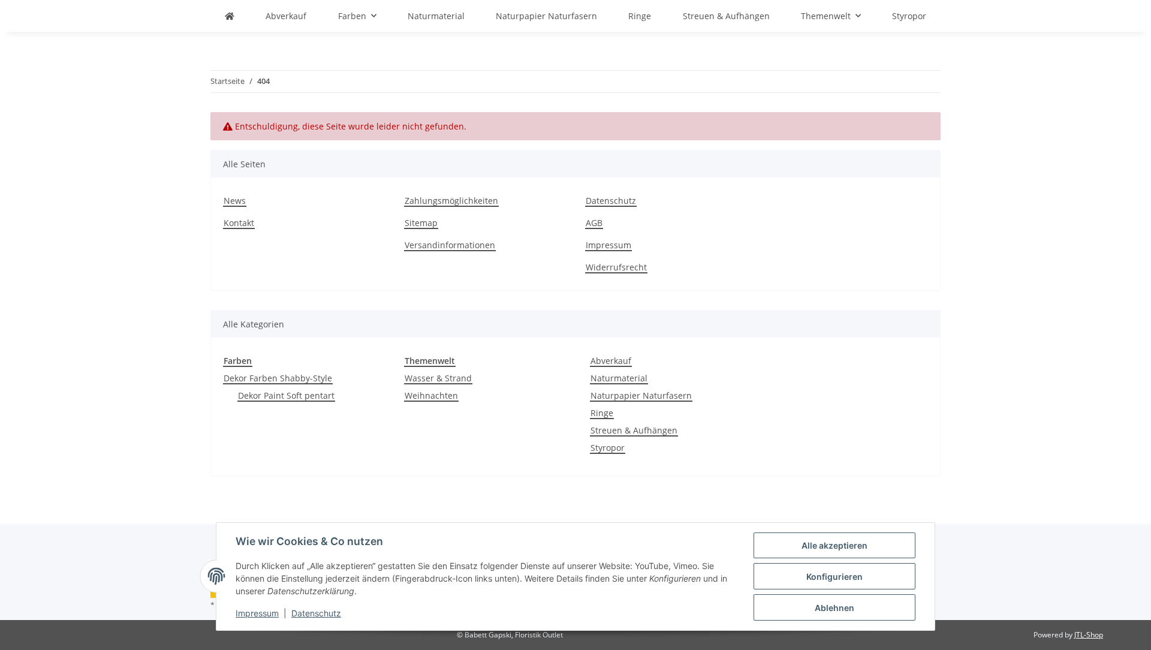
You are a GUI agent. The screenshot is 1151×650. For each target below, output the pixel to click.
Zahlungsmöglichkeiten (451, 200)
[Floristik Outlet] (229, 16)
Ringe (601, 413)
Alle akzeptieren (834, 545)
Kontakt (239, 222)
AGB (594, 222)
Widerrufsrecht (616, 267)
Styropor (607, 447)
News (235, 200)
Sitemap (421, 222)
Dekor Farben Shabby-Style (278, 378)
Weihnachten (431, 395)
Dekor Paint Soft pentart (286, 395)
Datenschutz (316, 613)
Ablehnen (834, 608)
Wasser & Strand (438, 378)
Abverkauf (610, 360)
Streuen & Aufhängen (633, 430)
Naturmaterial (618, 378)
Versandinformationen (450, 245)
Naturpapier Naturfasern (641, 395)
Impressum (257, 613)
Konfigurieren (834, 576)
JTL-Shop (1088, 635)
